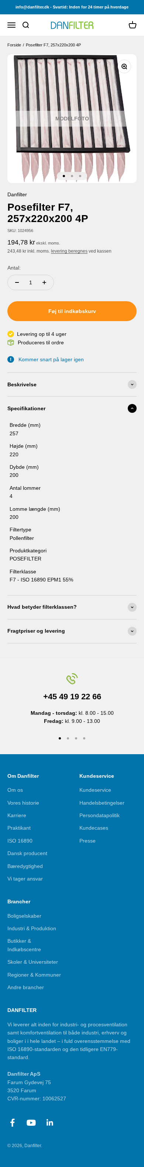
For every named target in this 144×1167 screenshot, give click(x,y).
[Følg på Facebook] (12, 1123)
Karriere (16, 815)
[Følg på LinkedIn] (50, 1123)
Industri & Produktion (31, 928)
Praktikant (19, 828)
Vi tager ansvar (25, 879)
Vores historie (23, 803)
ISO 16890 (19, 841)
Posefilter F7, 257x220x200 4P (53, 45)
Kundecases (93, 828)
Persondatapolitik (99, 815)
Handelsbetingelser (101, 803)
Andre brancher (25, 987)
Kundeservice (95, 790)
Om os (15, 790)
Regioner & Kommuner (34, 975)
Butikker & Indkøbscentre (24, 945)
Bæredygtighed (25, 866)
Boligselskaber (24, 916)
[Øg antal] (44, 282)
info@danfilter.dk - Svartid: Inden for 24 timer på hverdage (72, 7)
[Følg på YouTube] (31, 1123)
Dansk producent (27, 853)
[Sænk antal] (17, 282)
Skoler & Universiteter (32, 962)
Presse (87, 841)
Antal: (14, 268)
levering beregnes (69, 251)
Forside (14, 45)
